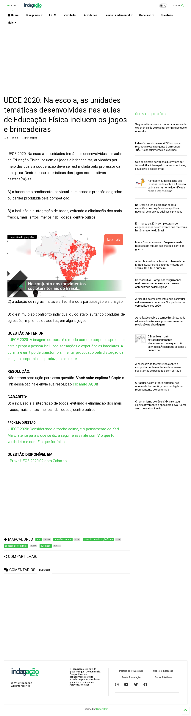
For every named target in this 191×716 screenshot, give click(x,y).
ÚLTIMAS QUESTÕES (150, 114)
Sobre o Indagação (163, 671)
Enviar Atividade (163, 677)
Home (14, 15)
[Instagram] (117, 684)
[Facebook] (145, 684)
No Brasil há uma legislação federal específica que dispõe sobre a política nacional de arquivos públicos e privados (158, 208)
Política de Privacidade (131, 671)
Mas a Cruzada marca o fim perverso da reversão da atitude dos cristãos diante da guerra (159, 246)
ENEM (52, 15)
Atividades (90, 15)
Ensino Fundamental (117, 15)
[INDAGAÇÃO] (33, 7)
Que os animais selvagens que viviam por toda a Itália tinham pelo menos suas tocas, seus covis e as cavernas (160, 165)
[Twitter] (136, 684)
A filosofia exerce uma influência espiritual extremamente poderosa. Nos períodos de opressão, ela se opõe (160, 302)
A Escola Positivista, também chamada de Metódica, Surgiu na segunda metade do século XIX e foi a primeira (160, 265)
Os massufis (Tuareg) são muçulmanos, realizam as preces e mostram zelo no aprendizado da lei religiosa (158, 283)
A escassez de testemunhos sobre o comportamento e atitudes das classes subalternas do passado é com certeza (158, 367)
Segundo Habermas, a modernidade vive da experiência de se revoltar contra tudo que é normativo (161, 128)
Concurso (145, 15)
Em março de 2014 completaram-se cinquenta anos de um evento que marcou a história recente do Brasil (161, 227)
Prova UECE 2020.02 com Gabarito (38, 461)
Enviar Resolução (131, 677)
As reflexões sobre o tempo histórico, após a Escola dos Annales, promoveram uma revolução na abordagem (160, 321)
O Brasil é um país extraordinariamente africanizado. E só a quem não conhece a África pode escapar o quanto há (167, 343)
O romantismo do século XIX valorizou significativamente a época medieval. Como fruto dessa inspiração (161, 405)
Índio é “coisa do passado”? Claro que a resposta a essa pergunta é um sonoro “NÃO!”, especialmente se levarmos (158, 146)
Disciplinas (33, 15)
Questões (167, 15)
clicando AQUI (85, 384)
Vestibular (70, 15)
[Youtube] (126, 684)
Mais (10, 22)
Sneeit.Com (102, 709)
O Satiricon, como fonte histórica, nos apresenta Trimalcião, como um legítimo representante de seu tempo (159, 386)
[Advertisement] (95, 58)
